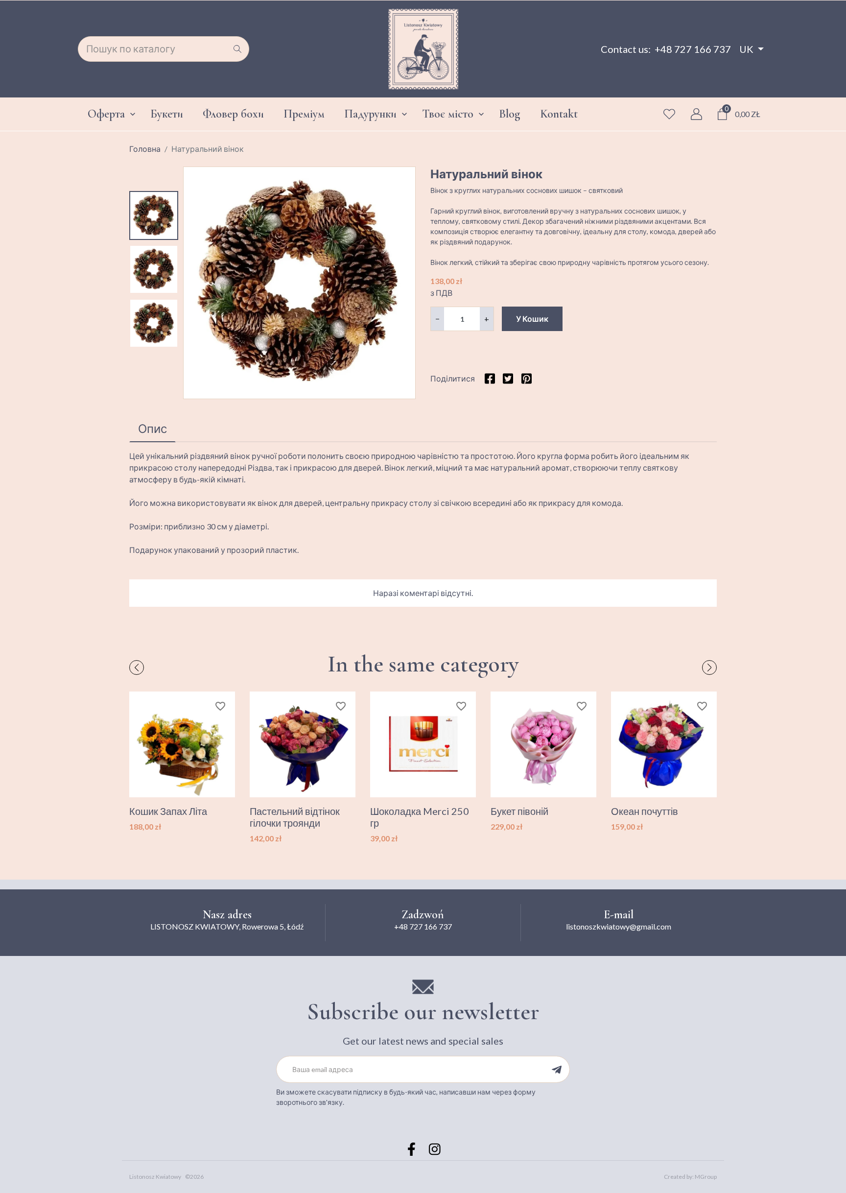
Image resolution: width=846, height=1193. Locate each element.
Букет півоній (519, 811)
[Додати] (556, 1069)
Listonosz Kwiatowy (155, 1176)
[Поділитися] (490, 378)
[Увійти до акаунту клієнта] (696, 114)
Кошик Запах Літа (168, 811)
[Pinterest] (526, 378)
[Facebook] (411, 1149)
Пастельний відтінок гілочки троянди (295, 817)
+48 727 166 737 (693, 49)
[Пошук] (237, 49)
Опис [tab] (152, 428)
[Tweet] (508, 378)
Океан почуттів (644, 811)
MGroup (706, 1176)
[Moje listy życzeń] (669, 114)
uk (746, 49)
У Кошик (532, 318)
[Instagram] (435, 1149)
